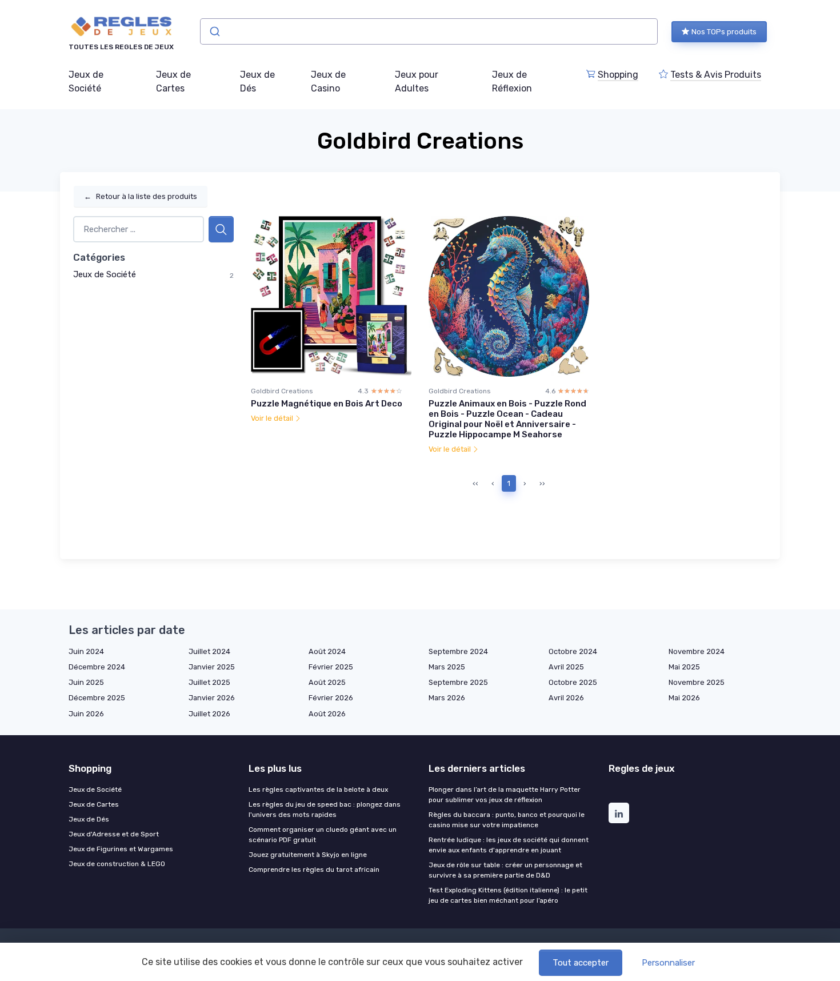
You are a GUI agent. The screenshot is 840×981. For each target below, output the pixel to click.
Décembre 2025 (97, 697)
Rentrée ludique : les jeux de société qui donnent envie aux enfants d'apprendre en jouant (509, 845)
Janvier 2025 (212, 667)
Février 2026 (331, 697)
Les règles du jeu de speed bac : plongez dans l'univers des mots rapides (325, 809)
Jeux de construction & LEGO (117, 864)
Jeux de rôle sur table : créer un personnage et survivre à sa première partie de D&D (505, 870)
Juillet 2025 (209, 682)
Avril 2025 (566, 667)
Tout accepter (581, 963)
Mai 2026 (684, 697)
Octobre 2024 (573, 651)
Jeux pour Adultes (416, 81)
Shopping (618, 74)
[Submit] (214, 31)
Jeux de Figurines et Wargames (121, 849)
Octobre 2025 (573, 682)
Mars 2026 (447, 697)
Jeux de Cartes (173, 81)
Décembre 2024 (97, 667)
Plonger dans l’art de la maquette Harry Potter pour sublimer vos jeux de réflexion (505, 794)
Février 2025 (331, 667)
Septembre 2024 (458, 651)
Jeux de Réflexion (512, 81)
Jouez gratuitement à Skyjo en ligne (308, 855)
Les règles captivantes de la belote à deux (318, 789)
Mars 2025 (447, 667)
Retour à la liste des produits (140, 196)
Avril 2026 (566, 697)
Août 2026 (327, 713)
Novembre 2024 (697, 651)
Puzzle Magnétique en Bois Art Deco (326, 403)
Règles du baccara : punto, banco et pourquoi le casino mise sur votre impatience (507, 820)
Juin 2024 (86, 651)
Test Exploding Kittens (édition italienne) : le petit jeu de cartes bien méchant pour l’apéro (508, 895)
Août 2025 (327, 682)
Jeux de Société (86, 81)
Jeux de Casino (328, 81)
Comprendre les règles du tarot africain (314, 870)
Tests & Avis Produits (715, 74)
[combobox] (429, 31)
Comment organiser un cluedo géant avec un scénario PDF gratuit (323, 835)
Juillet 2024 (209, 651)
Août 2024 (327, 651)
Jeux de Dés (257, 81)
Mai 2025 (684, 667)
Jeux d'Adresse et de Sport (114, 834)
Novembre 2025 (697, 682)
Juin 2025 (86, 682)
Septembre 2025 (458, 682)
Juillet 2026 (209, 713)
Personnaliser (668, 963)
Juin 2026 (86, 713)
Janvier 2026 (212, 697)
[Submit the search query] (221, 229)
